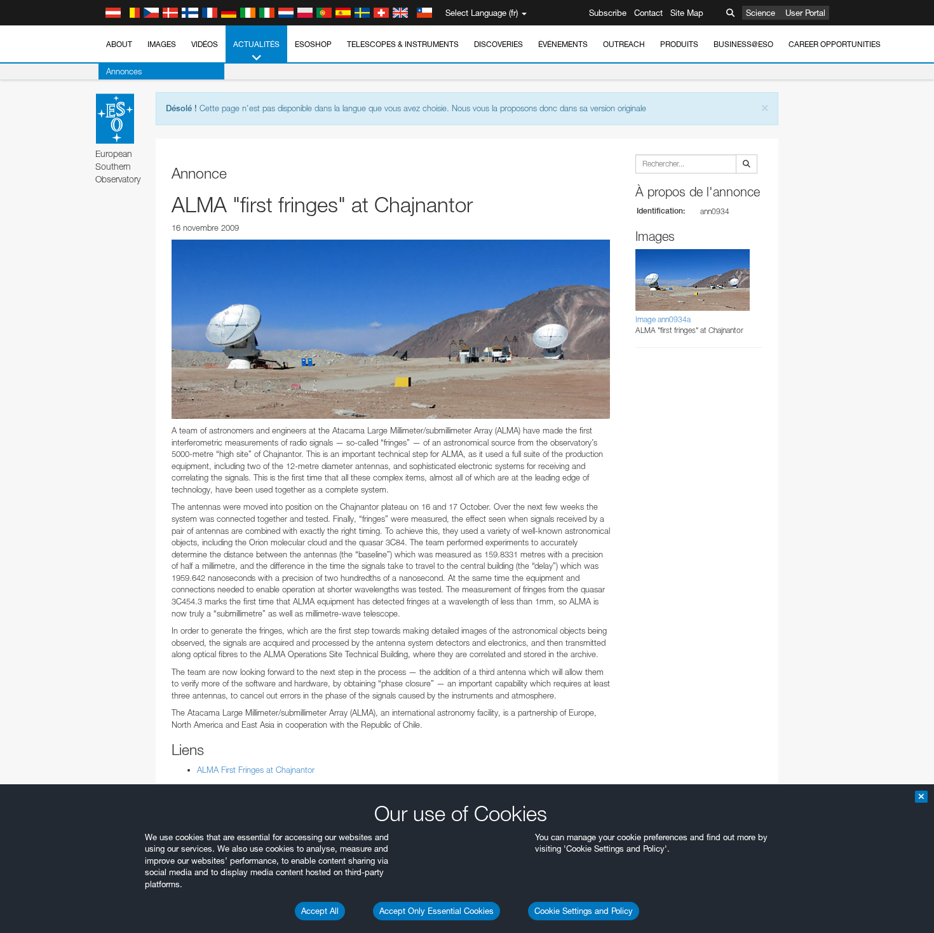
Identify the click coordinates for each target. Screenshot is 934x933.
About (119, 44)
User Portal (805, 13)
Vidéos (204, 44)
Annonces (124, 71)
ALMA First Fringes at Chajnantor (256, 770)
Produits (679, 44)
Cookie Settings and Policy (583, 911)
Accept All (320, 911)
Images (161, 44)
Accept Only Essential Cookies (436, 911)
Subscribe (607, 13)
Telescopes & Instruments (403, 44)
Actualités (256, 44)
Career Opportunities (834, 44)
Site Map (686, 13)
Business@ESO (743, 44)
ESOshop (313, 44)
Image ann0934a (663, 319)
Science (760, 13)
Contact (648, 13)
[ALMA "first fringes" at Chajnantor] (391, 329)
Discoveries (498, 44)
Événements (563, 44)
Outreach (624, 44)
